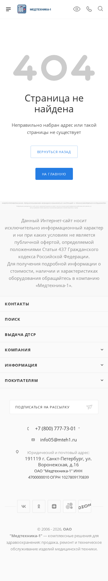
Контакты (17, 304)
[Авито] (69, 506)
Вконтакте (23, 506)
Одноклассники (38, 506)
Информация (21, 365)
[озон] (84, 506)
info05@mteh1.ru (58, 440)
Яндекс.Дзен (54, 506)
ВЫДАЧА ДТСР (20, 334)
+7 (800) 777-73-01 (55, 428)
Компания (18, 350)
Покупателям (21, 380)
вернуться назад (54, 152)
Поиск (12, 319)
